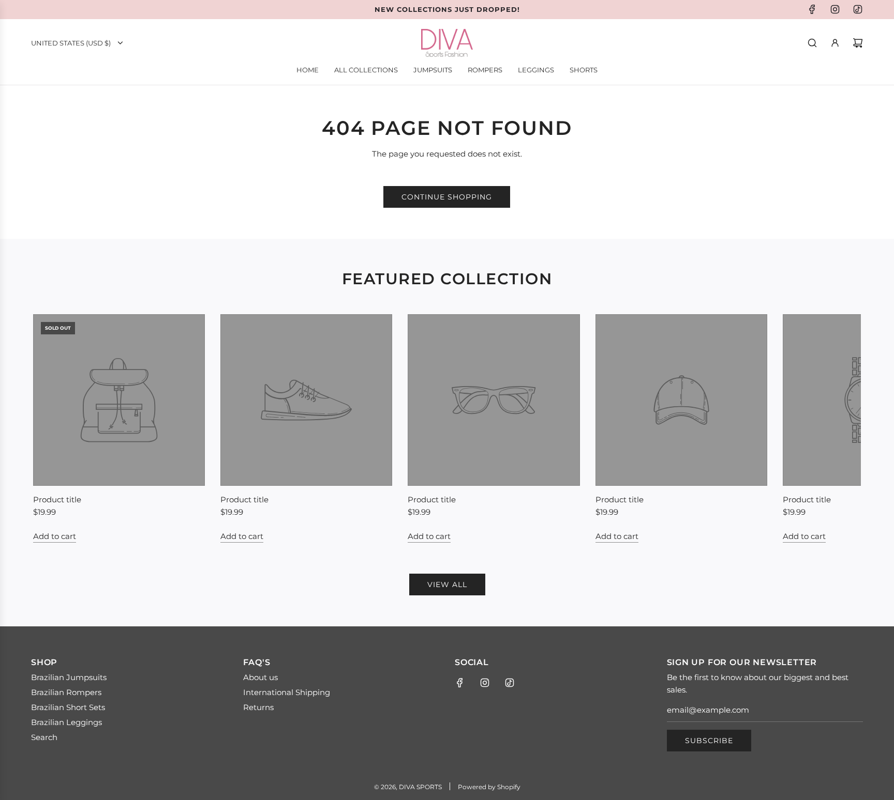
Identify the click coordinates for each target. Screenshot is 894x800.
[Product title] (119, 400)
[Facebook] (812, 9)
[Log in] (835, 43)
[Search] (812, 43)
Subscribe (709, 740)
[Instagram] (835, 9)
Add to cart (54, 536)
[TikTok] (857, 9)
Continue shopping (446, 197)
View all (447, 584)
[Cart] (857, 43)
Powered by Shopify (489, 787)
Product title (57, 499)
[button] (52, 428)
